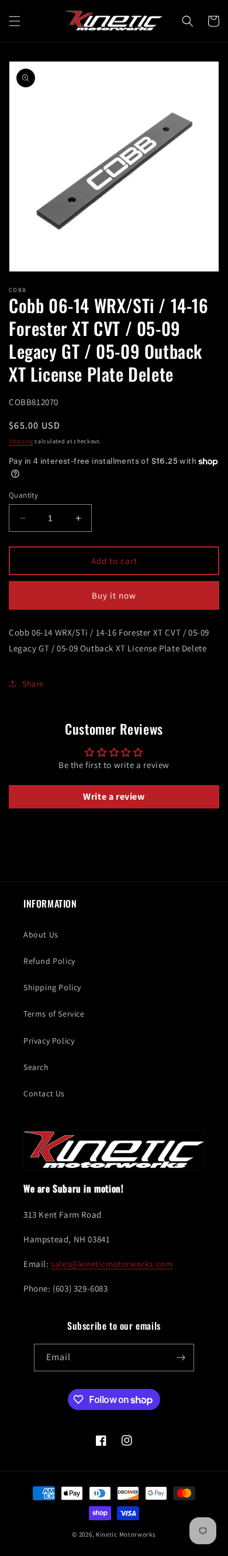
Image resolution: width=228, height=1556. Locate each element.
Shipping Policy (52, 987)
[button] (14, 21)
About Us (40, 934)
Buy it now (114, 595)
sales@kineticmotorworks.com (111, 1263)
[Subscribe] (181, 1357)
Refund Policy (49, 961)
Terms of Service (54, 1013)
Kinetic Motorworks (126, 1534)
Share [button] (33, 683)
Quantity (23, 495)
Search (36, 1067)
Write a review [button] (113, 796)
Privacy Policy (48, 1040)
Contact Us (44, 1093)
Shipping (21, 441)
